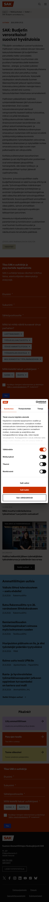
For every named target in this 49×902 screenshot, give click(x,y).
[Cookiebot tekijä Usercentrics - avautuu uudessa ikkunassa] (35, 402)
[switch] (42, 457)
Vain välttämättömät (24, 498)
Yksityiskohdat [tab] (24, 409)
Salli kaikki (24, 490)
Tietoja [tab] (40, 409)
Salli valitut (24, 483)
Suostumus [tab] (9, 409)
